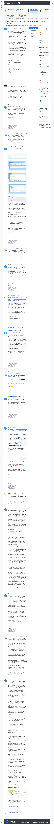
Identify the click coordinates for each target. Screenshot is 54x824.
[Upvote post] (22, 82)
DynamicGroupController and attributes (24, 9)
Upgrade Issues (42, 79)
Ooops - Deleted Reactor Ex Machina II (12, 9)
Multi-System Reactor (9, 18)
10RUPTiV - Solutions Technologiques (35, 822)
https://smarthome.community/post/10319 (16, 65)
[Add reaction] (20, 82)
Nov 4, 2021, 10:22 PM (16, 28)
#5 (26, 148)
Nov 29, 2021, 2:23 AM (16, 427)
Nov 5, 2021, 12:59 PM (16, 148)
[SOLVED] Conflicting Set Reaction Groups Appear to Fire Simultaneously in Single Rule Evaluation (44, 87)
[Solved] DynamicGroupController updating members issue (44, 62)
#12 (26, 427)
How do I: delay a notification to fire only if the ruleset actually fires (16, 335)
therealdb (42, 40)
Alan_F (9, 508)
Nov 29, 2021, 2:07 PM (16, 594)
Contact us (46, 822)
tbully (42, 80)
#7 (26, 265)
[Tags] (1, 5)
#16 (26, 636)
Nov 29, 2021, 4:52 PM (17, 679)
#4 (26, 133)
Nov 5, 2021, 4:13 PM (18, 373)
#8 (26, 297)
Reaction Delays (17, 318)
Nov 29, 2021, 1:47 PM (17, 508)
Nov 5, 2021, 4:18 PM (16, 398)
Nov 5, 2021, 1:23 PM (16, 265)
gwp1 (8, 28)
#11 (26, 398)
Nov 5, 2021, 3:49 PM (16, 332)
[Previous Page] (5, 14)
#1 (26, 28)
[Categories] (1, 1)
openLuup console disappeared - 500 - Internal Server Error (43, 108)
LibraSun (10, 104)
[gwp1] (40, 91)
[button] (1, 823)
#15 (26, 594)
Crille (42, 64)
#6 (26, 248)
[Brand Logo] (10, 3)
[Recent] (1, 3)
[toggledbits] (40, 74)
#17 (26, 679)
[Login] (53, 1)
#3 (26, 106)
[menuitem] (53, 1)
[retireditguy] (40, 32)
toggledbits (9, 133)
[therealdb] (40, 40)
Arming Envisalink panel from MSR (46, 9)
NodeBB (40, 821)
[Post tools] (26, 82)
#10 (26, 373)
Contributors (45, 821)
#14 (26, 508)
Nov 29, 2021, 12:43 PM (19, 493)
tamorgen (42, 47)
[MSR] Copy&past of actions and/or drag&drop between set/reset (44, 124)
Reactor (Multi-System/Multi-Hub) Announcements (43, 71)
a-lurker (42, 111)
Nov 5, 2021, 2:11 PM (18, 297)
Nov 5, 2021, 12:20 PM (18, 133)
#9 (26, 332)
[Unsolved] (1, 10)
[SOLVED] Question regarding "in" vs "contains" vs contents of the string (44, 98)
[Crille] (40, 64)
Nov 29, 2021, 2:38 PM (18, 636)
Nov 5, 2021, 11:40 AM (16, 106)
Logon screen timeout (43, 116)
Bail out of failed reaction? (33, 9)
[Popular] (1, 7)
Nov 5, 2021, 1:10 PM (18, 248)
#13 (26, 493)
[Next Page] (49, 14)
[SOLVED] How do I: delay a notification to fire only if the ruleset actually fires (17, 430)
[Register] (53, 3)
